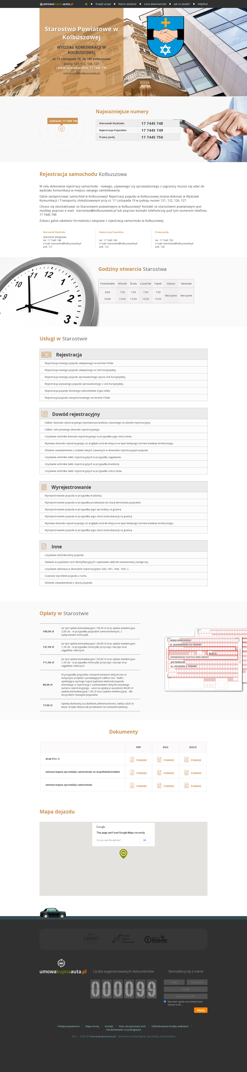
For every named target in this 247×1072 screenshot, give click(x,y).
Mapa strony (92, 1026)
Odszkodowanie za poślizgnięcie (123, 1029)
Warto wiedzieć (127, 4)
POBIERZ (141, 760)
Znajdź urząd (103, 4)
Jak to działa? (182, 4)
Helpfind (203, 4)
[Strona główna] (86, 4)
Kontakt (109, 1026)
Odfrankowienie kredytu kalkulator (170, 1026)
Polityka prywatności (68, 1026)
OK (144, 840)
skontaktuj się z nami (183, 1066)
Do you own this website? (109, 840)
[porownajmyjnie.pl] (52, 913)
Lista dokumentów (155, 4)
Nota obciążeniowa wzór (132, 1026)
